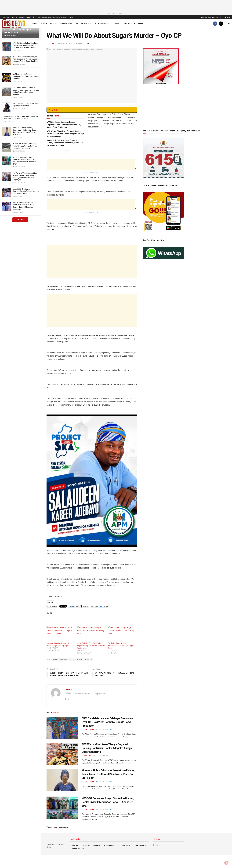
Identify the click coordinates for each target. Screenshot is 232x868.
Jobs (117, 24)
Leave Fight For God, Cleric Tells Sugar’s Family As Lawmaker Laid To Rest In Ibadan (91, 645)
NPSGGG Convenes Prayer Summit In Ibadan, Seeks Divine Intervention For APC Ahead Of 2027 (108, 802)
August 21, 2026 (102, 809)
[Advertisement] (115, 5)
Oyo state (88, 659)
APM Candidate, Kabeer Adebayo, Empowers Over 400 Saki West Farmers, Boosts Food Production (25, 45)
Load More (20, 220)
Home (34, 24)
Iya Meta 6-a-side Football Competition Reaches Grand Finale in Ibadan (26, 76)
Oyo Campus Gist (103, 24)
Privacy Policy (31, 17)
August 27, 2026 (102, 729)
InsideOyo (5, 17)
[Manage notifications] (226, 863)
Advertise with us (54, 17)
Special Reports (83, 24)
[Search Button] (229, 23)
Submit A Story (42, 17)
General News (66, 24)
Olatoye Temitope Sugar (61, 659)
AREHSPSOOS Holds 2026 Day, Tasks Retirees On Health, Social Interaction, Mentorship (25, 146)
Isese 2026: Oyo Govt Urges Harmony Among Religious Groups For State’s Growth (26, 191)
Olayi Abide (87, 755)
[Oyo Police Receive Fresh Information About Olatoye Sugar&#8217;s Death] (122, 634)
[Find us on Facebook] (215, 23)
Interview (138, 24)
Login (228, 17)
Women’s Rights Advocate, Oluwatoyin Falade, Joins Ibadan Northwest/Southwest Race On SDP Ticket (65, 142)
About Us (22, 17)
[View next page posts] (68, 152)
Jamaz (51, 43)
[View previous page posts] (63, 152)
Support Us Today (67, 17)
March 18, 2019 (63, 43)
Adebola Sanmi (89, 729)
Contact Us (14, 17)
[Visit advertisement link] (92, 481)
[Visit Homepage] (14, 23)
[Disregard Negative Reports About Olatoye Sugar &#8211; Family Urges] (61, 634)
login (54, 827)
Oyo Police (77, 659)
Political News (48, 24)
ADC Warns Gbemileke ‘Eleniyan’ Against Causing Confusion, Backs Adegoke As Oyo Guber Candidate (26, 59)
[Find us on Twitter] (221, 23)
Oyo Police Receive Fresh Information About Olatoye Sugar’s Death (121, 645)
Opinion (126, 24)
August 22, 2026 (102, 782)
